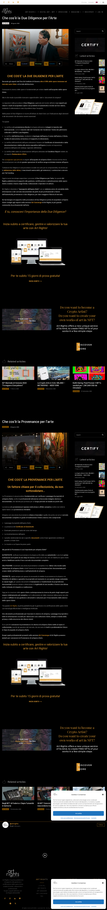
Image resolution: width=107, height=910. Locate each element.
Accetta (78, 902)
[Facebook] (4, 2)
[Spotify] (18, 2)
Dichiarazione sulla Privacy (82, 906)
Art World (6, 23)
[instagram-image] (10, 838)
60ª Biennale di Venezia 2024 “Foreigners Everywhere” (83, 62)
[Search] (102, 31)
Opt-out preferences (67, 906)
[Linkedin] (13, 2)
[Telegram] (10, 904)
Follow (101, 825)
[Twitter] (15, 904)
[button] (103, 883)
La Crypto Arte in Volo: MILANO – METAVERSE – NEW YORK (85, 70)
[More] (59, 64)
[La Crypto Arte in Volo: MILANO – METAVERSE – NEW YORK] (102, 71)
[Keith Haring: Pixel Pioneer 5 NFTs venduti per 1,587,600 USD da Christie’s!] (102, 80)
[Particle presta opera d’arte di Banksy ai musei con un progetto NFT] (102, 89)
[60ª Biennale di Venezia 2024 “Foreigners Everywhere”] (102, 62)
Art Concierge (36, 202)
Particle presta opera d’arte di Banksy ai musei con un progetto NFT (85, 88)
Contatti (93, 906)
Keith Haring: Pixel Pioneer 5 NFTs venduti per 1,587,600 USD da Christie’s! (85, 79)
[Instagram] (8, 2)
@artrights (14, 824)
